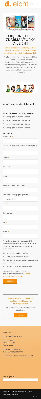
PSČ (5, 222)
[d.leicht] (17, 4)
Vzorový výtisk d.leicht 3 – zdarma (18, 124)
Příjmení (6, 167)
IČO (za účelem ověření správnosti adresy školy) (20, 147)
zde (32, 356)
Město (6, 232)
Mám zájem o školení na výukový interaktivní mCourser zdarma (20, 261)
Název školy (8, 136)
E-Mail (6, 176)
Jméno (6, 158)
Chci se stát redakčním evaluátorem (19, 266)
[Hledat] (30, 4)
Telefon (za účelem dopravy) (14, 185)
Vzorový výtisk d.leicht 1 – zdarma (18, 117)
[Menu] (35, 4)
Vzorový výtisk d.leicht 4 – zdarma (18, 128)
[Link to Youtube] (36, 396)
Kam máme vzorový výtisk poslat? (15, 195)
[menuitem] (30, 4)
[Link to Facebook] (33, 396)
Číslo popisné (8, 213)
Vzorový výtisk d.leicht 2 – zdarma (18, 120)
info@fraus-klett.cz (15, 349)
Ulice (5, 204)
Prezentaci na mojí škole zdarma (17, 256)
